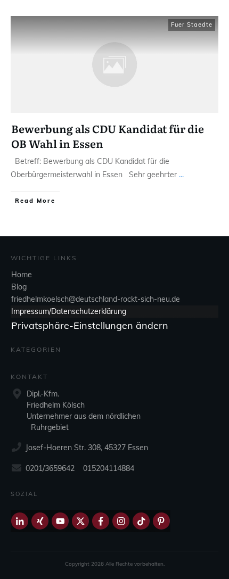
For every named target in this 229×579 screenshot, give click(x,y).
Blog (19, 287)
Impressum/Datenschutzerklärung (68, 311)
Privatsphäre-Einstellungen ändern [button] (89, 325)
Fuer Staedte (191, 24)
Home (21, 274)
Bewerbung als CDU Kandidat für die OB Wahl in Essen (107, 135)
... (181, 174)
